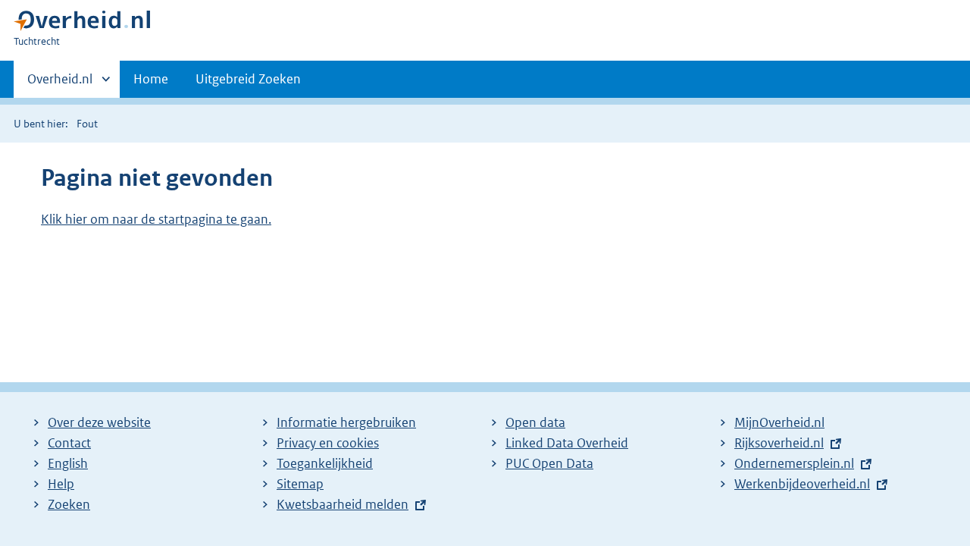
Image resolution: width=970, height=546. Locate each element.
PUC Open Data (549, 463)
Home (150, 79)
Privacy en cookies (328, 443)
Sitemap (300, 483)
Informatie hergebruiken (346, 422)
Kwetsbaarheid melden (342, 504)
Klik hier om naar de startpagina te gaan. (156, 219)
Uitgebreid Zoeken (248, 79)
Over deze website (99, 422)
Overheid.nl (59, 84)
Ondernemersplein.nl (794, 463)
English (68, 463)
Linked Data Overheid (566, 443)
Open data (535, 422)
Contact (69, 443)
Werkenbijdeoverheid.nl (802, 483)
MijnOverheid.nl (779, 422)
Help (61, 483)
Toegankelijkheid (325, 463)
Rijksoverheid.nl (779, 443)
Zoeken (69, 504)
